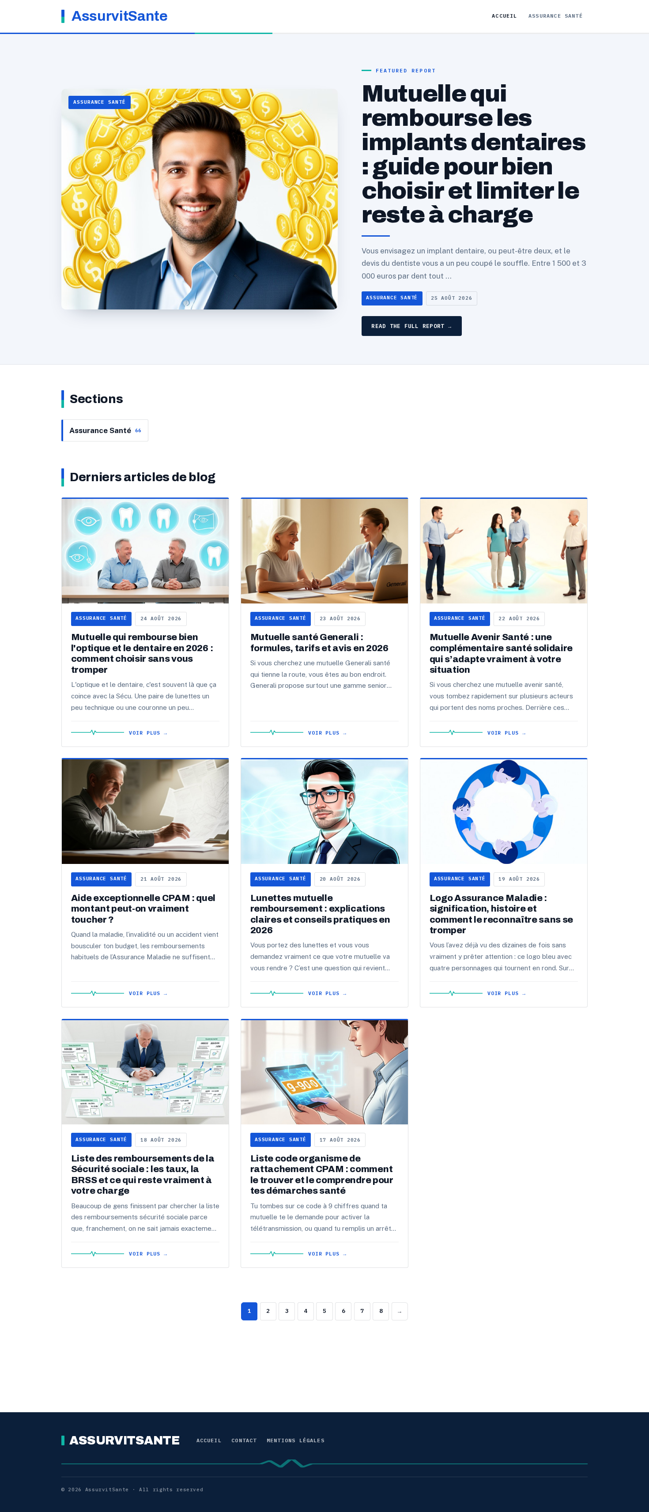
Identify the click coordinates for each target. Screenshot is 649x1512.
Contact (244, 1440)
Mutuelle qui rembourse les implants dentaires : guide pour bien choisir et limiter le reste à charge (473, 154)
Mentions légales (295, 1440)
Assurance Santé (555, 15)
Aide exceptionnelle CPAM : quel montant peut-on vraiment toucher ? (143, 908)
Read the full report (411, 325)
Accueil (504, 15)
